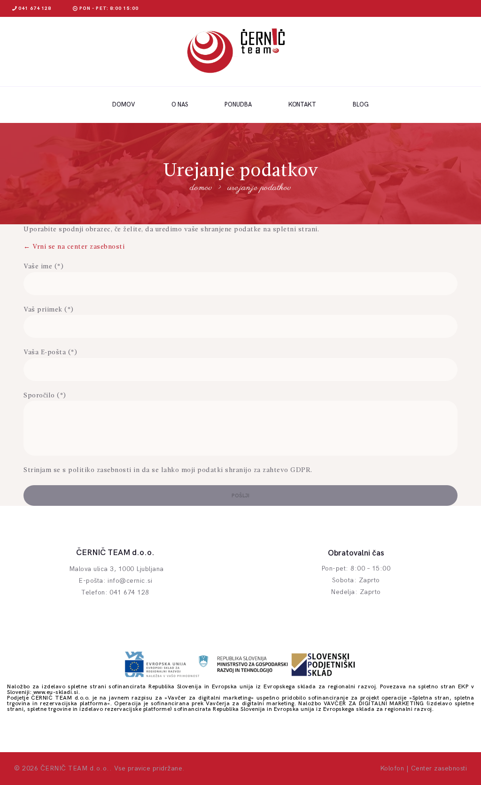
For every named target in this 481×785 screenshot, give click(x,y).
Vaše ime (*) (43, 266)
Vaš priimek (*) (48, 309)
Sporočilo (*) (44, 395)
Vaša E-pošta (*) (50, 352)
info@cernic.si (130, 581)
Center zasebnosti (439, 768)
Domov (201, 188)
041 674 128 (129, 592)
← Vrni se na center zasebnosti (73, 247)
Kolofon (392, 768)
